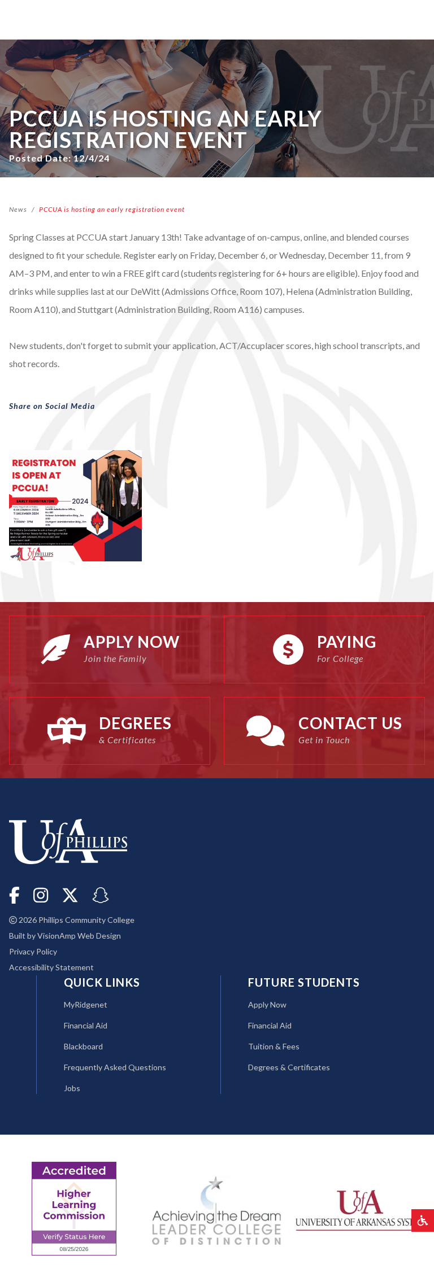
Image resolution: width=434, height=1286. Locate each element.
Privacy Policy (33, 951)
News (18, 209)
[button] (422, 1220)
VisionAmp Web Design (79, 935)
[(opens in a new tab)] (360, 1209)
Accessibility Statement (51, 967)
